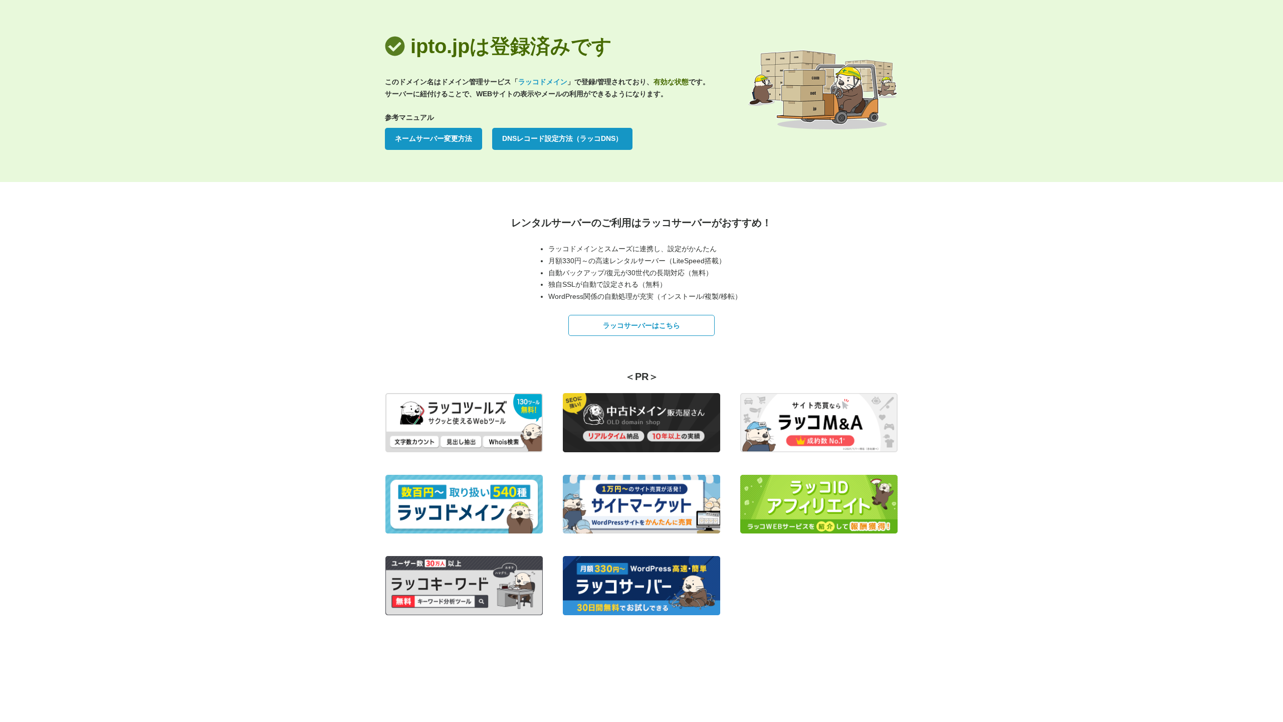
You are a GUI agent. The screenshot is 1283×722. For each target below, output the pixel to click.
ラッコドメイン (542, 82)
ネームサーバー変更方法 (433, 138)
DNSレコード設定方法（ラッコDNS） (562, 138)
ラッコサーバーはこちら (641, 325)
